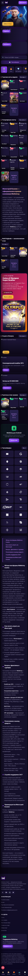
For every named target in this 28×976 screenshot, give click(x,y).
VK (6, 892)
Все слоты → (22, 119)
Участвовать (7, 44)
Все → (24, 448)
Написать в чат (8, 946)
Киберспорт (4, 927)
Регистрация (23, 2)
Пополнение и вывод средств (14, 552)
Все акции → (23, 336)
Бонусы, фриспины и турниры (15, 549)
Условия (6, 370)
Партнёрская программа (7, 904)
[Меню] (2, 2)
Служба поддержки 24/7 (13, 554)
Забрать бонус (8, 23)
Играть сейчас (8, 296)
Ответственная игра (6, 907)
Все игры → (23, 77)
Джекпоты (4, 930)
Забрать (6, 352)
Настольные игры (5, 922)
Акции (2, 902)
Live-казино (4, 920)
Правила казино (5, 899)
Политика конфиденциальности (9, 910)
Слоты (2, 917)
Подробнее (6, 31)
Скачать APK (14, 440)
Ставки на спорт (5, 925)
